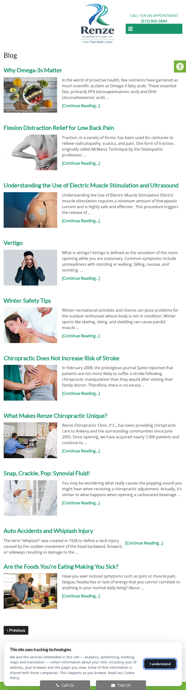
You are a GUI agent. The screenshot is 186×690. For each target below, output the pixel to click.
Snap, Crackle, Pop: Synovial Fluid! (47, 473)
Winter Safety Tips (27, 300)
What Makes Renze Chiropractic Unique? (55, 415)
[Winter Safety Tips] (30, 325)
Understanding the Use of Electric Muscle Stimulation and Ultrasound (91, 185)
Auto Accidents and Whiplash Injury (48, 530)
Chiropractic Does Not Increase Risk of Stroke (61, 357)
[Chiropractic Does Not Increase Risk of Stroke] (30, 383)
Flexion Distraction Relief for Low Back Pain (59, 127)
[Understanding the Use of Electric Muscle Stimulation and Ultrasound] (30, 210)
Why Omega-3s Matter (33, 69)
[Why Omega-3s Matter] (30, 95)
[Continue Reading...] (81, 105)
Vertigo (13, 242)
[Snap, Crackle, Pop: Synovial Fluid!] (30, 498)
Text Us (123, 685)
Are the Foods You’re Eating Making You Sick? (61, 566)
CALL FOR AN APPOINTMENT (154, 18)
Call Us (67, 685)
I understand (160, 664)
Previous (16, 630)
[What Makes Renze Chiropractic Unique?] (30, 440)
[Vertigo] (30, 268)
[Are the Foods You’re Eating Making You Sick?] (30, 591)
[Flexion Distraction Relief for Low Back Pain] (30, 152)
